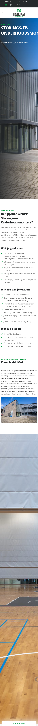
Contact (8, 1)
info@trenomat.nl (13, 5)
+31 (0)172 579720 (21, 1)
